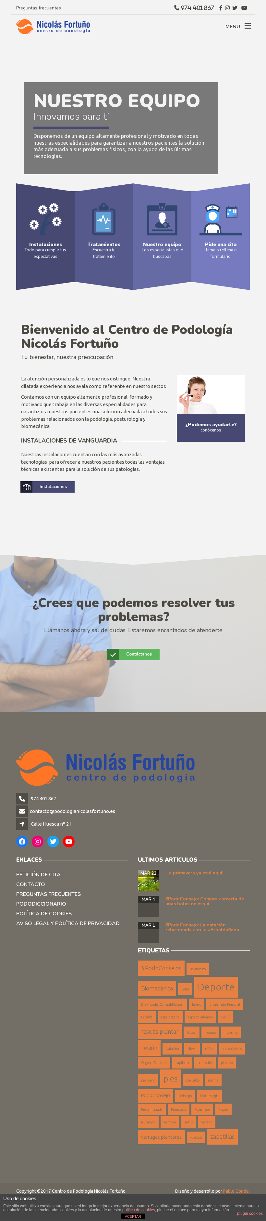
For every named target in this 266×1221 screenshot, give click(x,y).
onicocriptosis (232, 1049)
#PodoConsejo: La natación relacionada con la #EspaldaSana (202, 927)
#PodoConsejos (161, 968)
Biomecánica (157, 988)
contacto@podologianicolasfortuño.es (72, 811)
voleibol (196, 1137)
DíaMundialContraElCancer (162, 1004)
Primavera (178, 1109)
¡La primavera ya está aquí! (194, 873)
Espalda (146, 1017)
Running (148, 1122)
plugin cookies (250, 1213)
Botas (185, 989)
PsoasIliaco (202, 1109)
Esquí (225, 1017)
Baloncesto (198, 969)
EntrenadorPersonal (225, 1004)
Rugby (223, 1109)
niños (209, 1049)
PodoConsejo (155, 1095)
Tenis (189, 1122)
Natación (172, 1049)
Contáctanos (139, 654)
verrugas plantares (161, 1137)
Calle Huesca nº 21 (51, 824)
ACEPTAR (133, 1216)
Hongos (210, 1032)
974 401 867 (43, 798)
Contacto (30, 884)
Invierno (230, 1032)
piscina (213, 1080)
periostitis (205, 1063)
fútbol (191, 1032)
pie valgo (193, 1080)
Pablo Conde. (236, 1191)
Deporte (216, 987)
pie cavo (227, 1063)
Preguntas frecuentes (38, 8)
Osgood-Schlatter (154, 1063)
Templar (170, 1122)
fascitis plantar (159, 1031)
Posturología (209, 1096)
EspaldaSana (170, 1017)
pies (170, 1078)
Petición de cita (38, 874)
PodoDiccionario (41, 904)
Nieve (192, 1049)
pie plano (148, 1080)
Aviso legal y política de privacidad (68, 923)
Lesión (149, 1047)
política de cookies (138, 1210)
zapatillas (222, 1136)
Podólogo (185, 1096)
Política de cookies (44, 913)
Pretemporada (152, 1109)
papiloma (182, 1063)
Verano (206, 1122)
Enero (196, 1004)
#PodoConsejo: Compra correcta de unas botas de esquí (204, 901)
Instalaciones (53, 487)
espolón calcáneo (200, 1017)
